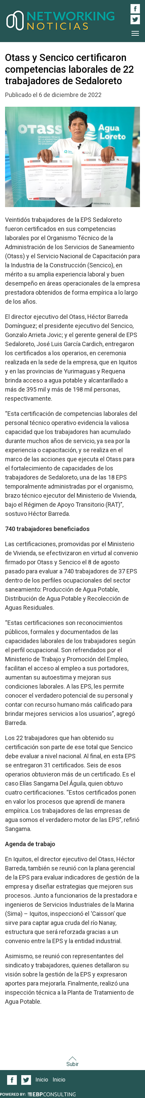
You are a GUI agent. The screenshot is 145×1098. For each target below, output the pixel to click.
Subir (72, 1064)
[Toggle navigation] (135, 33)
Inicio (41, 1079)
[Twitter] (26, 1080)
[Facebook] (12, 1080)
